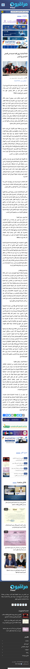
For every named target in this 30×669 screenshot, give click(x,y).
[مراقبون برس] (18, 4)
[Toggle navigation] (3, 4)
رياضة (27, 653)
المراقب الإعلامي (25, 647)
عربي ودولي (26, 644)
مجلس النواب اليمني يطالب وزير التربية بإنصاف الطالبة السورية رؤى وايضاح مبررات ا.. (11, 622)
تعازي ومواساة (25, 656)
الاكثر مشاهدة (21, 482)
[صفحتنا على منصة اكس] (13, 605)
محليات (27, 641)
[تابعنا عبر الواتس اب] (23, 605)
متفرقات (27, 650)
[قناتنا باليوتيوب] (18, 605)
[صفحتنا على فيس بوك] (21, 605)
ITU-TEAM (18, 664)
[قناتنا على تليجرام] (15, 605)
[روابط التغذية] (26, 605)
